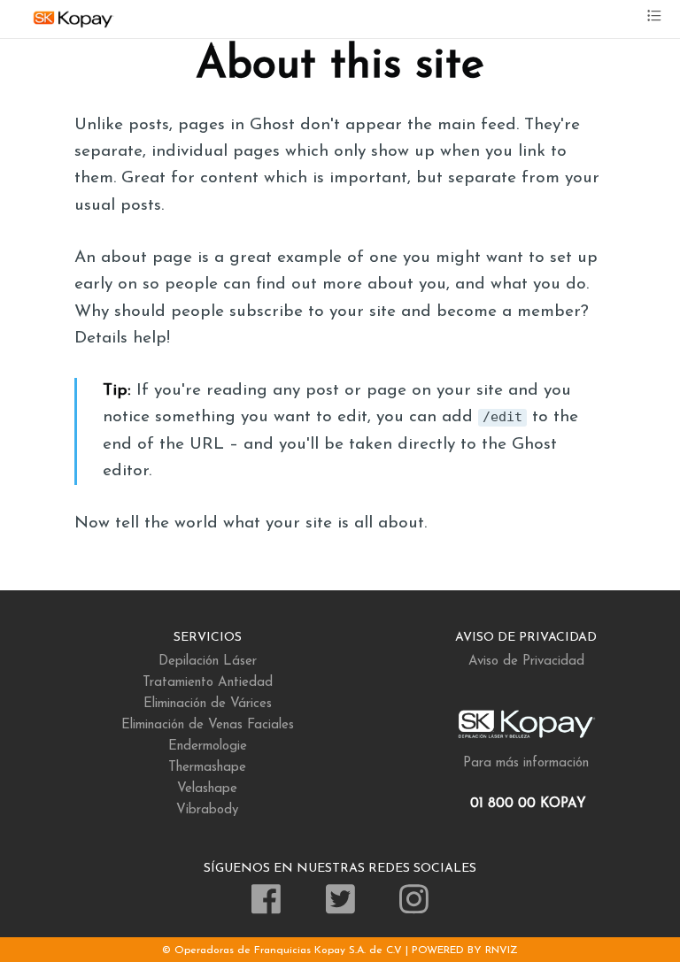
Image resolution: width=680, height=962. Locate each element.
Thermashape (207, 767)
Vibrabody (207, 810)
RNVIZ (501, 950)
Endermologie (207, 746)
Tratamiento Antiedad (208, 682)
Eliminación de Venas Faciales (207, 725)
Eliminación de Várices (207, 704)
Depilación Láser (207, 661)
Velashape (207, 789)
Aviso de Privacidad (526, 661)
